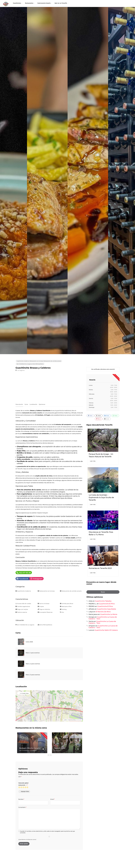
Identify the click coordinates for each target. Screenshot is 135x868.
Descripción (19, 404)
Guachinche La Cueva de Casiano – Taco (103, 618)
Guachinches (17, 3)
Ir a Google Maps (24, 693)
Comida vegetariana (23, 606)
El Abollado (39, 415)
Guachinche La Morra (108, 614)
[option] (88, 180)
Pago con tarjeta (22, 609)
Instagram (37, 579)
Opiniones (42, 404)
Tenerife (20, 468)
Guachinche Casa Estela (106, 609)
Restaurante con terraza (36, 361)
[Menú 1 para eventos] (22, 653)
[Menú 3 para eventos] (22, 675)
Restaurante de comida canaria (52, 361)
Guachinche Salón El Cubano (106, 630)
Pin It (99, 419)
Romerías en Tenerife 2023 (100, 568)
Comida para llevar (67, 603)
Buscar (103, 592)
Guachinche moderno (23, 361)
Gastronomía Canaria (43, 3)
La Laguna (20, 370)
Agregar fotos (25, 791)
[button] (18, 704)
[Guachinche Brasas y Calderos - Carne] (47, 180)
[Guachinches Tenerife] (6, 4)
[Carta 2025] (22, 642)
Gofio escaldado (23, 459)
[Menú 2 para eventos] (22, 664)
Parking (63, 609)
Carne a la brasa (44, 603)
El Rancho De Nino (103, 612)
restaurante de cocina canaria (32, 413)
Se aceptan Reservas (45, 612)
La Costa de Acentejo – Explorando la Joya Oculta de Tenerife (101, 497)
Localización (33, 404)
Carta (26, 404)
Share (90, 415)
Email (52, 799)
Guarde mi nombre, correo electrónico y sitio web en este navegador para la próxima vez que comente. (47, 831)
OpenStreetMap (72, 719)
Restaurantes (29, 3)
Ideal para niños (66, 606)
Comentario (22, 807)
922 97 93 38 (25, 572)
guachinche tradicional (63, 410)
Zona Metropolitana (38, 364)
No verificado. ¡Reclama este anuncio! (103, 369)
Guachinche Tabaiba (103, 601)
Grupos (41, 606)
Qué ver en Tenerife (61, 3)
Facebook (23, 579)
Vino (62, 612)
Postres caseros (22, 612)
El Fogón (47, 415)
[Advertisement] (49, 388)
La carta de (25, 441)
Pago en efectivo (44, 609)
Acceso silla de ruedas (24, 603)
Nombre (21, 799)
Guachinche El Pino (107, 604)
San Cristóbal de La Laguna (24, 364)
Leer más (92, 461)
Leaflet (65, 719)
